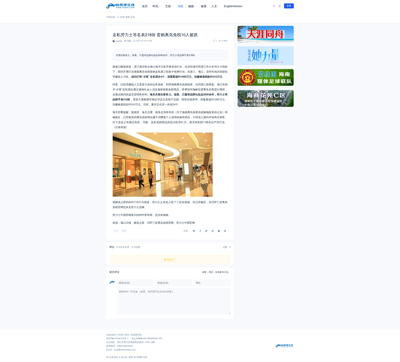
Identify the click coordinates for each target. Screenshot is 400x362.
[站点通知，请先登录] (279, 6)
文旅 (168, 6)
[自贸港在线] (123, 6)
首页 (145, 6)
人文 (214, 6)
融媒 (191, 6)
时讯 (155, 6)
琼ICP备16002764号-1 (117, 338)
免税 (180, 6)
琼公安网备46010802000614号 (147, 338)
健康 (203, 6)
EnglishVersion (233, 6)
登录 (288, 5)
